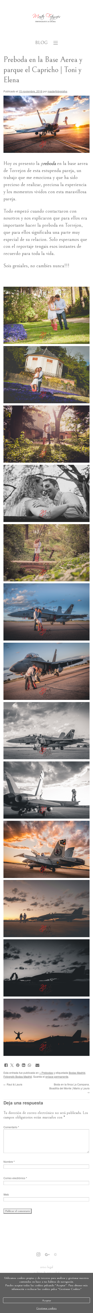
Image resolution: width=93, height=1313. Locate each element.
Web (6, 1194)
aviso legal (46, 1267)
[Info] (55, 1254)
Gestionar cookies (46, 1308)
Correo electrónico (15, 1178)
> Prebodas (46, 1072)
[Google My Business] (47, 1255)
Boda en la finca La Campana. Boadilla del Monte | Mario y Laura (69, 1088)
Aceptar (46, 1300)
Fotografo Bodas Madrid (17, 1076)
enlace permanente (56, 1076)
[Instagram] (38, 1255)
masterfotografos (57, 91)
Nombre (9, 1161)
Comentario (11, 1127)
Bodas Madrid (77, 1072)
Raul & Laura (12, 1084)
